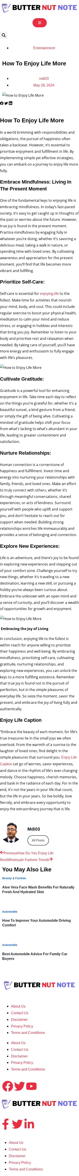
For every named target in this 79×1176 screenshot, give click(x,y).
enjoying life (49, 293)
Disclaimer (19, 1019)
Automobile (10, 911)
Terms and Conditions (28, 1033)
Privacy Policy (22, 1026)
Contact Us (19, 1013)
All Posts (38, 840)
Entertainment (44, 48)
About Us (18, 1006)
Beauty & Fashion (14, 878)
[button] (3, 35)
